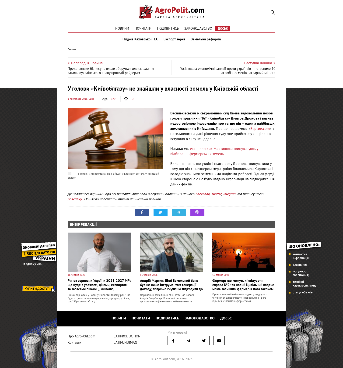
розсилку (75, 199)
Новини (122, 28)
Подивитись (168, 28)
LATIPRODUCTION (127, 336)
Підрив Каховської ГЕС (140, 39)
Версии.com (260, 128)
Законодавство (198, 28)
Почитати (143, 28)
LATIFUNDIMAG (125, 342)
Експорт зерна (174, 39)
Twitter (216, 193)
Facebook (203, 193)
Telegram (229, 193)
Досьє (223, 28)
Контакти (74, 342)
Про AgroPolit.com (81, 336)
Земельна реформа (206, 39)
